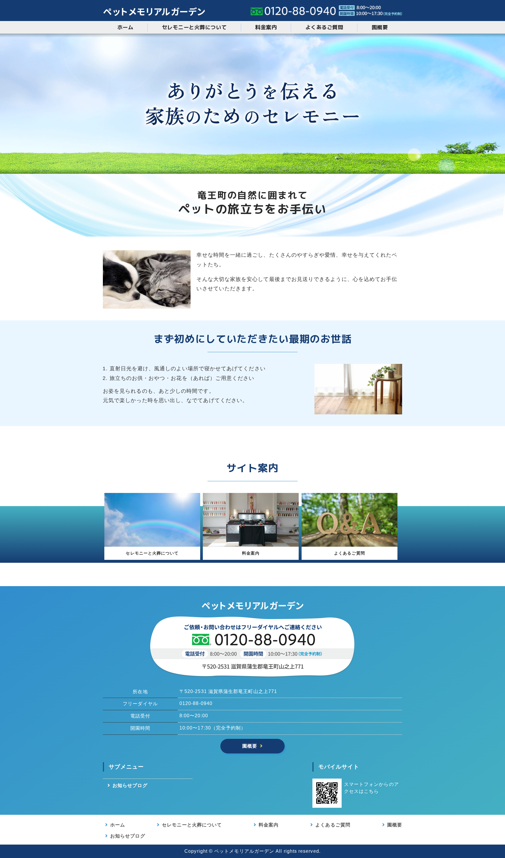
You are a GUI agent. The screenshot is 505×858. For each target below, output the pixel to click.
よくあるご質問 (324, 27)
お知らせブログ (130, 785)
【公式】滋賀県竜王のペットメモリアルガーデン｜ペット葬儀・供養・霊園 (154, 10)
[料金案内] (251, 542)
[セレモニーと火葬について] (152, 542)
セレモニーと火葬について (194, 27)
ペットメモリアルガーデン (244, 851)
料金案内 (266, 27)
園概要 (380, 27)
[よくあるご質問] (349, 542)
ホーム (125, 27)
